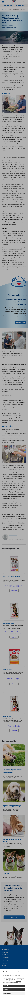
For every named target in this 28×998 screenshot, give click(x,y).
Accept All (5, 985)
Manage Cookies (7, 993)
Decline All (5, 989)
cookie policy (18, 982)
